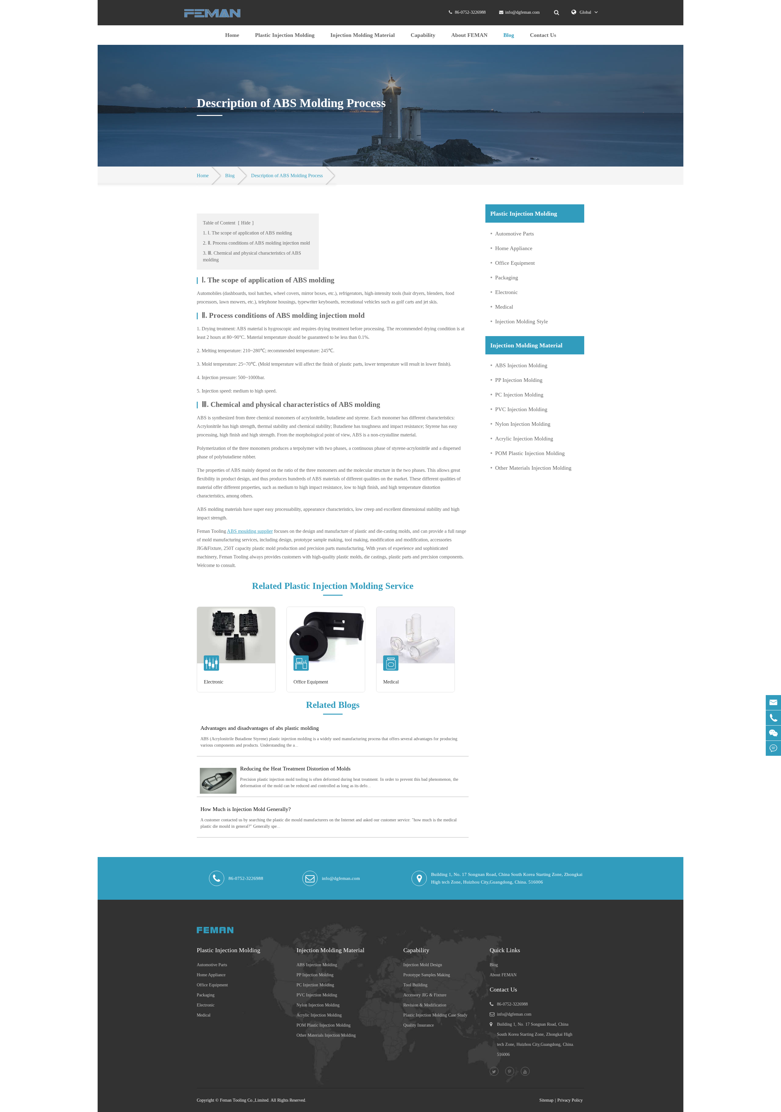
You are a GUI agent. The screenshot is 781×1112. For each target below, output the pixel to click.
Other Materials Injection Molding (533, 468)
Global (585, 12)
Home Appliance (513, 248)
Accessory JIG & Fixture (424, 995)
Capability (423, 35)
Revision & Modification (424, 1005)
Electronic (213, 681)
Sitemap (546, 1100)
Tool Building (415, 985)
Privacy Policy (570, 1100)
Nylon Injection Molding (522, 424)
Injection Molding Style (521, 321)
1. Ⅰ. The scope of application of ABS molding (247, 232)
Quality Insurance (418, 1025)
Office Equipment (310, 681)
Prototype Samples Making (426, 975)
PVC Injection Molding (521, 409)
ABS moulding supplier (250, 531)
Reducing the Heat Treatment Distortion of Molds (295, 769)
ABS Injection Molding (521, 365)
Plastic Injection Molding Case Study (435, 1015)
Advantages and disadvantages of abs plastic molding (259, 728)
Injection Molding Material (362, 35)
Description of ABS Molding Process (287, 175)
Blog (508, 35)
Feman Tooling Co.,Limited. (245, 1100)
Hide (245, 222)
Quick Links (505, 950)
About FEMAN (469, 35)
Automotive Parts (514, 234)
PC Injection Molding (519, 395)
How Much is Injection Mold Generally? (245, 809)
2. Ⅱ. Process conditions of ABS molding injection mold (256, 243)
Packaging (506, 277)
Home (232, 35)
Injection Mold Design (422, 965)
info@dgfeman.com (522, 12)
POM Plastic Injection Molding (530, 453)
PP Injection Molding (518, 380)
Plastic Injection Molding (285, 35)
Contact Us (543, 35)
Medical (391, 681)
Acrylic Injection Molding (524, 439)
